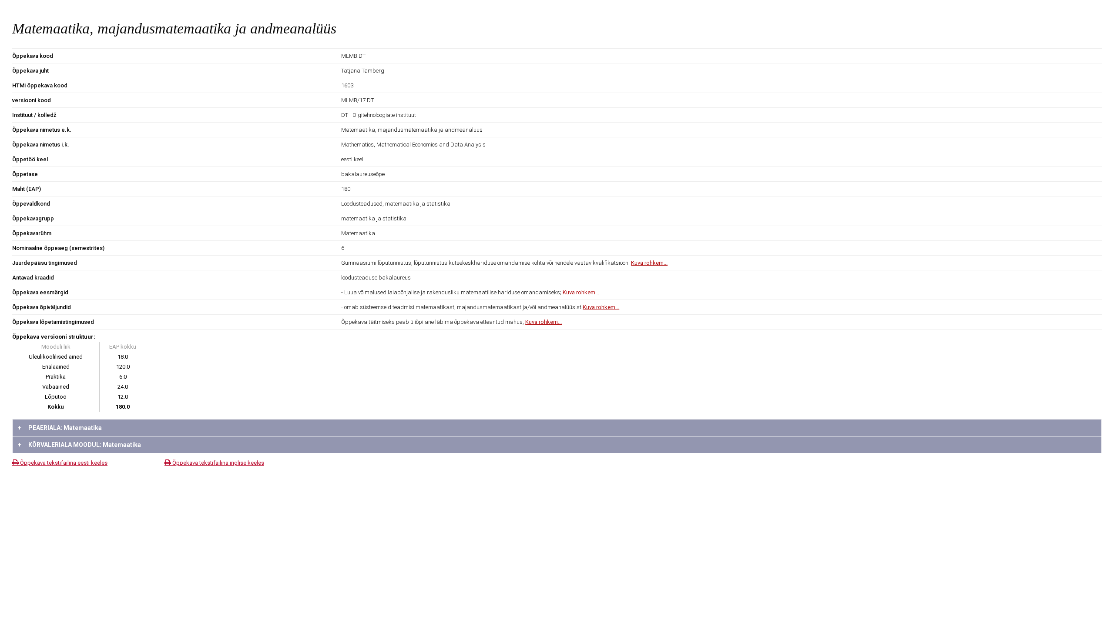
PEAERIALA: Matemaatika (60, 427)
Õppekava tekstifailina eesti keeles (63, 463)
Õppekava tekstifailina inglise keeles (217, 463)
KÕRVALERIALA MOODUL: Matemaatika (79, 444)
